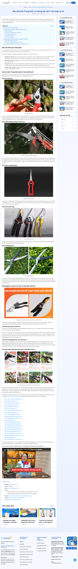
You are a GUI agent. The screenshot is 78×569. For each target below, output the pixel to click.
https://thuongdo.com (13, 484)
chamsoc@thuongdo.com (13, 488)
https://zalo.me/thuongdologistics (14, 499)
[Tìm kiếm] (63, 2)
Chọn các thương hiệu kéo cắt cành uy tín (14, 42)
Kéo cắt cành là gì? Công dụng (11, 27)
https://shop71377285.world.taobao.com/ (13, 429)
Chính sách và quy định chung (26, 559)
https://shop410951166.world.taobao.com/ (13, 433)
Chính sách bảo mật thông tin (25, 546)
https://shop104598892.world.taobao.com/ (14, 418)
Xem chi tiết (5, 524)
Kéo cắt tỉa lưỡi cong (10, 35)
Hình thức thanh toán (24, 564)
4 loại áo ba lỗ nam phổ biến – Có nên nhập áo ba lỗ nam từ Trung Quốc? (46, 522)
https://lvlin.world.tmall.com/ (10, 408)
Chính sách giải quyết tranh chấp (26, 554)
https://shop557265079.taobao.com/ (12, 402)
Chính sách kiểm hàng (24, 556)
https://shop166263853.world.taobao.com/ (14, 439)
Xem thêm (52, 506)
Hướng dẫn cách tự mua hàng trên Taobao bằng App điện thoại (28, 522)
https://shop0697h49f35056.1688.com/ (13, 424)
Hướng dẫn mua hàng (41, 548)
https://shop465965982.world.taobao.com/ (14, 435)
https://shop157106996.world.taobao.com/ (13, 416)
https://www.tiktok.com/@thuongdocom (16, 497)
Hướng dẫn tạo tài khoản (42, 545)
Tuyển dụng (58, 2)
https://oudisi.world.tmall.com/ (11, 412)
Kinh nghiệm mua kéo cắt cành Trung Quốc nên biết (16, 39)
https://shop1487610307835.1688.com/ (13, 422)
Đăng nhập (68, 2)
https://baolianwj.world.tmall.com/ (12, 406)
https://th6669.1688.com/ (10, 420)
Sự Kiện (52, 2)
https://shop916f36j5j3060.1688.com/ (12, 414)
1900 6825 (57, 556)
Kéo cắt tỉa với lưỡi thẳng (11, 34)
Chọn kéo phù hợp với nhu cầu (11, 40)
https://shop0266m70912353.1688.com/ (13, 427)
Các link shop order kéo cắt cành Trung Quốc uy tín (16, 43)
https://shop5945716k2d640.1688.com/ (13, 431)
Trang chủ (25, 7)
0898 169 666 (56, 559)
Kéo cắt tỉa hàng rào (10, 37)
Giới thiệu (15, 2)
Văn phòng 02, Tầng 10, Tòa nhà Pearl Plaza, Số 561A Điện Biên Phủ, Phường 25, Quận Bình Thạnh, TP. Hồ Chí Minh (57, 551)
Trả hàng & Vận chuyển (41, 550)
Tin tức (47, 2)
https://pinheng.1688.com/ (10, 437)
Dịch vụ (20, 2)
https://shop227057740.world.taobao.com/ (14, 410)
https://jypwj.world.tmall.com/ (11, 401)
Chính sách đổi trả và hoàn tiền (26, 562)
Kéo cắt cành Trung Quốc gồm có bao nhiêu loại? (15, 29)
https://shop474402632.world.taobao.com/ (14, 399)
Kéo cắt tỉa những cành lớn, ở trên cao (13, 32)
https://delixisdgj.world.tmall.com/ (12, 404)
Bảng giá (27, 2)
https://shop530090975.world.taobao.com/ (14, 425)
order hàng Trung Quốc (14, 396)
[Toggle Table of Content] (52, 26)
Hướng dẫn (33, 2)
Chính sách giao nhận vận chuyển (26, 551)
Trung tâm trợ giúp (40, 543)
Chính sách (41, 2)
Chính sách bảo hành (24, 549)
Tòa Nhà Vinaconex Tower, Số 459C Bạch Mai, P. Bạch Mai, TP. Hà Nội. (57, 543)
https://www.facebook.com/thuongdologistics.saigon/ (20, 495)
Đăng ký (73, 2)
